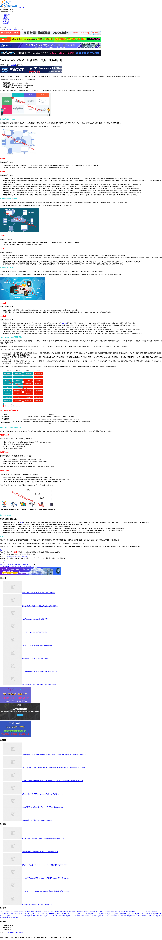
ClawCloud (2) (14, 918)
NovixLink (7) (72, 916)
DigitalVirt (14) (22, 913)
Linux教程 (6, 23)
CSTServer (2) (146, 916)
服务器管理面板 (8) (35, 916)
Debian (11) (81, 913)
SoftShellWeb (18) (125, 911)
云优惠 (5, 17)
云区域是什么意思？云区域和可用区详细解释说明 (37, 645)
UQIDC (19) (101, 911)
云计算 (21, 522)
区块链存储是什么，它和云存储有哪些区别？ (35, 658)
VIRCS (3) (139, 916)
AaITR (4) (128, 916)
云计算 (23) (81, 911)
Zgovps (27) (46, 911)
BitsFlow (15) (14, 913)
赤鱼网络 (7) (65, 916)
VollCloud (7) (57, 916)
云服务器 (64, 323)
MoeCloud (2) (154, 916)
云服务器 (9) (134, 913)
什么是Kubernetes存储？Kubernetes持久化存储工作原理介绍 (39, 671)
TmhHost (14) (29, 913)
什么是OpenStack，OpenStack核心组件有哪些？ (36, 619)
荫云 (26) (52, 911)
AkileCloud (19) (109, 911)
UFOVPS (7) (86, 916)
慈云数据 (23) (74, 911)
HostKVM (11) (88, 913)
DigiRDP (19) (94, 911)
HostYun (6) (103, 916)
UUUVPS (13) (53, 913)
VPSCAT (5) (115, 916)
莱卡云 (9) (141, 913)
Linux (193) (3, 911)
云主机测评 (6, 15)
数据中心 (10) (105, 913)
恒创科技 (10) (126, 913)
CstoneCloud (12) (73, 913)
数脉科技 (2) (6, 918)
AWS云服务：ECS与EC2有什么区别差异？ (34, 632)
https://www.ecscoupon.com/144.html (17, 556)
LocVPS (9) (147, 913)
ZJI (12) (66, 913)
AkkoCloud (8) (50, 916)
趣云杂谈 (6, 21)
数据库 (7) (79, 916)
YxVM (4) (133, 916)
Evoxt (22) (87, 911)
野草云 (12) (60, 913)
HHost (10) (119, 913)
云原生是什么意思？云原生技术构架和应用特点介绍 (15, 564)
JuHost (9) (153, 913)
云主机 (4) (122, 916)
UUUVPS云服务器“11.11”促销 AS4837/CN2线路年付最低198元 (18, 566)
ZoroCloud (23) (66, 911)
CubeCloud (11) (96, 913)
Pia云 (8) (43, 916)
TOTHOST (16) (141, 911)
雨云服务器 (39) (31, 911)
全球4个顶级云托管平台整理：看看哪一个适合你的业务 (38, 593)
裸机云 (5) (109, 916)
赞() (1, 550)
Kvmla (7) (92, 916)
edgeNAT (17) (133, 911)
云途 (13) (46, 913)
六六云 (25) (58, 911)
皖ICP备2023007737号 (21, 932)
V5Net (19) (117, 911)
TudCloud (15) (6, 913)
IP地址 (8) (27, 916)
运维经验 (6, 19)
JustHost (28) (39, 911)
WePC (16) (149, 911)
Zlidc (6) (97, 916)
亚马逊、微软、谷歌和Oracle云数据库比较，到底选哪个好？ (40, 606)
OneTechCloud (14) (38, 913)
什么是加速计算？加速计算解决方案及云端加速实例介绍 (39, 684)
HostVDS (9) (5, 916)
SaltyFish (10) (112, 913)
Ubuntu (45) (16, 911)
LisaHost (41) (23, 911)
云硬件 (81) (9, 911)
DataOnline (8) (20, 916)
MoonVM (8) (12, 916)
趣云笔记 (21, 7)
